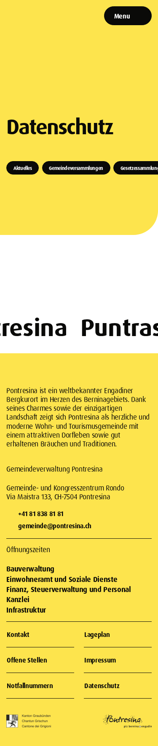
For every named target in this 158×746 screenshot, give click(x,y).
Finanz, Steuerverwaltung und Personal (68, 589)
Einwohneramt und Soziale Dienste (61, 579)
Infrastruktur (26, 609)
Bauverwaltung (30, 568)
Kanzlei (17, 599)
